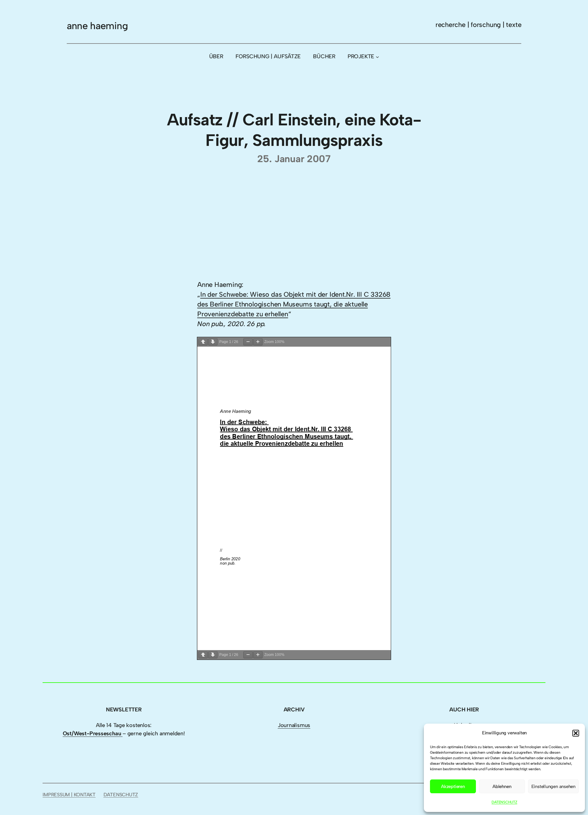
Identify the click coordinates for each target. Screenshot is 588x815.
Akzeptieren (453, 786)
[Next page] (212, 341)
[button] (576, 733)
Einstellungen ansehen (553, 786)
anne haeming (97, 26)
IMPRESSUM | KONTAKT (69, 795)
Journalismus (294, 725)
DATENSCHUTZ (504, 802)
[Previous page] (203, 341)
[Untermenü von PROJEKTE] (377, 56)
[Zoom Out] (248, 341)
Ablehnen (501, 786)
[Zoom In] (257, 341)
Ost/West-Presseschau (93, 733)
